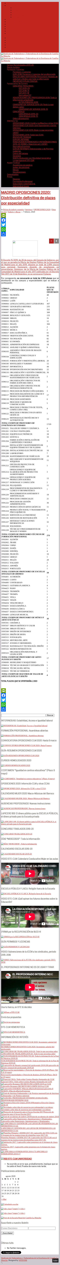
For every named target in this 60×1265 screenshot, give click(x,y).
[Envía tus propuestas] (10, 1022)
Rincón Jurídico (13, 67)
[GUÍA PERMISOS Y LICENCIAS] (15, 947)
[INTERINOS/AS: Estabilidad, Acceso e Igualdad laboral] (24, 726)
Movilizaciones (19, 172)
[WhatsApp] (30, 229)
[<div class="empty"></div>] (9, 1204)
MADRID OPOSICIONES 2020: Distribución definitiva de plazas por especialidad (28, 198)
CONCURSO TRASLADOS (23, 86)
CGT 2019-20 (24, 88)
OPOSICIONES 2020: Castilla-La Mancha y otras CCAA (35, 123)
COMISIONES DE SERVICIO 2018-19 (33, 109)
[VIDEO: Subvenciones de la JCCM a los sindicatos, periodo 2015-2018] (30, 962)
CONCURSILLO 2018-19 (28, 116)
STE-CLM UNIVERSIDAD (20, 1158)
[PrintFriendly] (30, 215)
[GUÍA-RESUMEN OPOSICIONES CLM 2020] (20, 755)
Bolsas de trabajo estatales (13, 209)
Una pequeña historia (22, 10)
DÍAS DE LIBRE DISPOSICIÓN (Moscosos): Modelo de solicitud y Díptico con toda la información (35, 77)
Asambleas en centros (22, 165)
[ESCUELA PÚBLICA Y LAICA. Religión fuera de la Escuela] (26, 894)
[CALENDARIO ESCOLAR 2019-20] (16, 854)
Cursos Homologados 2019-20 (20, 3)
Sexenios (17, 156)
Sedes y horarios (14, 19)
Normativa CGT (25, 95)
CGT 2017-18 (24, 93)
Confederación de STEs (17, 29)
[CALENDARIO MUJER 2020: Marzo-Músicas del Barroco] (25, 798)
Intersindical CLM (14, 22)
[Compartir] (30, 234)
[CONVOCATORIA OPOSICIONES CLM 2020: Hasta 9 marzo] (26, 745)
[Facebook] (30, 220)
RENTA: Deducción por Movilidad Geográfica (32, 158)
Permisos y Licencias (22, 72)
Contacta (11, 33)
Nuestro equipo (20, 15)
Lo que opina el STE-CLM (23, 160)
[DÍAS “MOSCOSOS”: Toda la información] (19, 844)
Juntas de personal (21, 167)
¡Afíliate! (10, 31)
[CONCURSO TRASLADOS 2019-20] (16, 834)
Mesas (16, 170)
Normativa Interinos (21, 146)
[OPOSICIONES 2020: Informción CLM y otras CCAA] (23, 788)
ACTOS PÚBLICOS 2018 (28, 102)
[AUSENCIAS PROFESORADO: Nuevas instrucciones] (23, 808)
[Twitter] (30, 224)
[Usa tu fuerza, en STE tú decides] (10, 1012)
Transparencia (19, 17)
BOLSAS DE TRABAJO (22, 137)
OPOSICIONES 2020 (42, 209)
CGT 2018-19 (24, 90)
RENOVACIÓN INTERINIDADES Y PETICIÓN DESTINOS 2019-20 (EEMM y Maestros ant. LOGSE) (35, 143)
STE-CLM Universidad (16, 24)
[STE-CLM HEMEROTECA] (13, 1032)
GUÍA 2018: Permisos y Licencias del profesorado (34, 74)
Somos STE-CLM (20, 8)
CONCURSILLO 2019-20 (28, 114)
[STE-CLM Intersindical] (30, 56)
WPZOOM (23, 1260)
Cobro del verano (20, 153)
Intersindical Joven (21, 186)
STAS (9, 26)
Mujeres (16, 179)
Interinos (28, 209)
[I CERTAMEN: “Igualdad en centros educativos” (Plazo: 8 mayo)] (28, 779)
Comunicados (12, 174)
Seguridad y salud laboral (24, 184)
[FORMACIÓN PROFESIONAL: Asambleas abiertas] (22, 735)
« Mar (4, 1199)
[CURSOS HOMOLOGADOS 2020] (15, 765)
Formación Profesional (22, 181)
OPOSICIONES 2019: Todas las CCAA (28, 135)
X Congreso (18, 12)
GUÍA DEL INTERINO (21, 139)
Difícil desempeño (21, 118)
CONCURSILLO (18, 111)
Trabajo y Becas (14, 212)
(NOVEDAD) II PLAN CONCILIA (25, 81)
